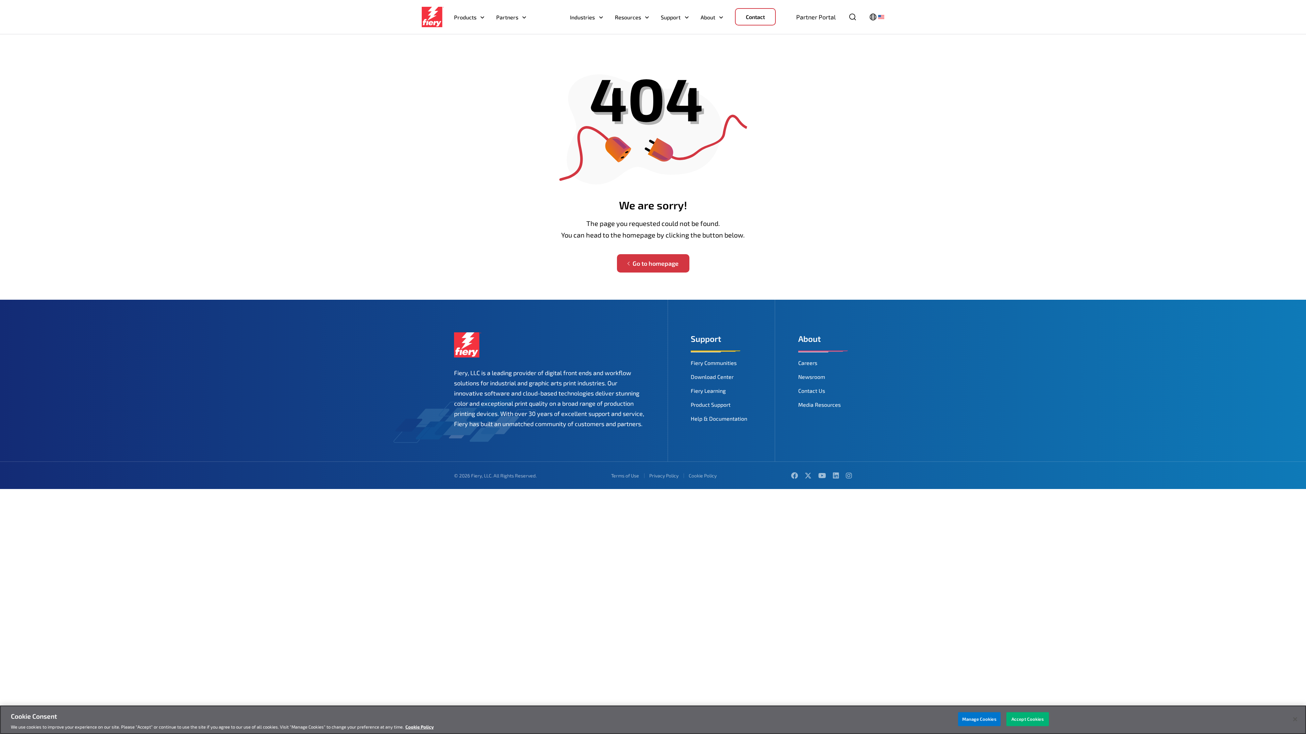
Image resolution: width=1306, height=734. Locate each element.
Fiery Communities (714, 363)
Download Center (712, 376)
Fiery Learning (708, 390)
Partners (507, 17)
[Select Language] (877, 17)
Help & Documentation (719, 418)
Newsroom (811, 376)
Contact (755, 17)
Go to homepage (656, 263)
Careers (807, 363)
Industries (582, 17)
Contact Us (811, 390)
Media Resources (819, 404)
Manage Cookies (979, 718)
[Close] (1295, 719)
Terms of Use (625, 475)
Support (671, 17)
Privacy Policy (664, 475)
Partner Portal (816, 17)
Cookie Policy (703, 475)
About (708, 17)
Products (465, 17)
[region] (653, 719)
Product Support (711, 404)
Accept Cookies (1027, 718)
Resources (628, 17)
